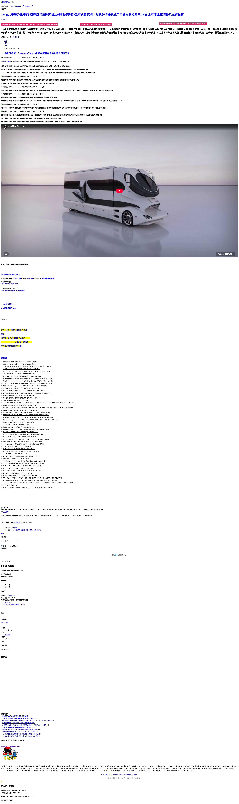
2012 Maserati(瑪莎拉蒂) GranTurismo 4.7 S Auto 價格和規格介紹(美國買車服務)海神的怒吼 (28, 417)
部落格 (6, 43)
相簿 (5, 41)
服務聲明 (137, 778)
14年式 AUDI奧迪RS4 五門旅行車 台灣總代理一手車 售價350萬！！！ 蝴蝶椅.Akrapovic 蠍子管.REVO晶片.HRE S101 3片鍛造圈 (38, 407)
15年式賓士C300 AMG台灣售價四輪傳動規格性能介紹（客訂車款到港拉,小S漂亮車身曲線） (28, 378)
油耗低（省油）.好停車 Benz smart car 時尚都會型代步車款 (21, 729)
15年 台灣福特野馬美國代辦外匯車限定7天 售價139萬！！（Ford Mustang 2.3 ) (24, 398)
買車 (107, 774)
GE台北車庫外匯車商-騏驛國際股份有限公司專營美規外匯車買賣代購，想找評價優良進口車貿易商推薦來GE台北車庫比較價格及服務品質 (92, 14)
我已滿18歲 (4, 800)
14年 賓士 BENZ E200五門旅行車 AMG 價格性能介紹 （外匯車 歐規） (22, 466)
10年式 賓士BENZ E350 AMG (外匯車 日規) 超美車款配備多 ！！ (20, 432)
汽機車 (14, 528)
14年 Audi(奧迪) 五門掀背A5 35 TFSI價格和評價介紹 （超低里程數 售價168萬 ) (24, 390)
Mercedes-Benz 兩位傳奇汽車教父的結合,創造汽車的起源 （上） (20, 475)
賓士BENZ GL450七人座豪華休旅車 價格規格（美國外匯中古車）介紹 (22, 470)
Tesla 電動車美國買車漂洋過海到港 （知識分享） (18, 727)
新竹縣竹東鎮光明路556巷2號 (15, 604)
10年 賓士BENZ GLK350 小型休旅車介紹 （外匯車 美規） (19, 468)
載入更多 (3, 537)
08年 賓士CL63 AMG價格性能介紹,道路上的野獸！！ (17, 424)
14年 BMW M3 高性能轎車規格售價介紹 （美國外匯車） (18, 473)
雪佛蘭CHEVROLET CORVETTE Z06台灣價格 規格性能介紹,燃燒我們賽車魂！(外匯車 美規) (28, 381)
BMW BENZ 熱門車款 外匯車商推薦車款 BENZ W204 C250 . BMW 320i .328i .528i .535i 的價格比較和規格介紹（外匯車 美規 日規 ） (39, 403)
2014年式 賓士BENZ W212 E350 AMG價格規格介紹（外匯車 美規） (21, 369)
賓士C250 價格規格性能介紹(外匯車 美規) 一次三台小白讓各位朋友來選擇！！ (24, 434)
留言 (20, 522)
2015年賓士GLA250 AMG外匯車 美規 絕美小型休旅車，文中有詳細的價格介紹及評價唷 (26, 412)
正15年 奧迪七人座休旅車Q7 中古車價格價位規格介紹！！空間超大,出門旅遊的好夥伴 (26, 371)
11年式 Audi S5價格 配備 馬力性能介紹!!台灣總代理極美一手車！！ (21, 405)
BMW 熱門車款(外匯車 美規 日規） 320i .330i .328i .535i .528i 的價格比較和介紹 (28, 720)
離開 (11, 800)
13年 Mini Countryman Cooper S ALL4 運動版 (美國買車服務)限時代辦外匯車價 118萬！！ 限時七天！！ (31, 420)
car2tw (103, 774)
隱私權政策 (130, 778)
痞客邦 (16, 522)
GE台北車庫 (5, 512)
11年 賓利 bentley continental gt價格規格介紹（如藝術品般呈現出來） (22, 451)
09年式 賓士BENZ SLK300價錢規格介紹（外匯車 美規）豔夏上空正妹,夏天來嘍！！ (26, 461)
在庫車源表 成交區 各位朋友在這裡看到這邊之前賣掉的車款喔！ (20, 410)
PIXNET (105, 778)
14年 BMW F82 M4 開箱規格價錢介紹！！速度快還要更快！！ (20, 456)
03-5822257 (11, 595)
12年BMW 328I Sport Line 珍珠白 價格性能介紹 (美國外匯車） (20, 436)
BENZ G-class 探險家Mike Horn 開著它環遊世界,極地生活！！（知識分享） (23, 463)
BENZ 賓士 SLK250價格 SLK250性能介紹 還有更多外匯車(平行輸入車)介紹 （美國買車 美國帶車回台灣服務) (32, 478)
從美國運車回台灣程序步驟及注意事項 (15, 716)
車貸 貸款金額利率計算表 (10, 485)
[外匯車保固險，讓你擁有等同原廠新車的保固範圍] (119, 24)
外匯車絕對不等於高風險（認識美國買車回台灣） (16, 458)
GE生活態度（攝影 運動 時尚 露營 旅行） (27, 530)
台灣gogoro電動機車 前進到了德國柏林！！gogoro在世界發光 (19, 361)
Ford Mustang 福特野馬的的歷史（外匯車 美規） (16, 400)
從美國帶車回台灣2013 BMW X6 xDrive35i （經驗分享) (20, 732)
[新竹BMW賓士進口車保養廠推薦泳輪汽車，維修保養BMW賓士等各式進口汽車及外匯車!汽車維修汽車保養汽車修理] (10, 762)
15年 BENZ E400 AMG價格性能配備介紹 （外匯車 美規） (19, 449)
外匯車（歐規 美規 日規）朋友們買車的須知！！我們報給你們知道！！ (25, 725)
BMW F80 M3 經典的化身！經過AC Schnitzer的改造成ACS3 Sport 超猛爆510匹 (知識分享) (27, 366)
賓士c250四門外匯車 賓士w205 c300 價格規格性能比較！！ (19, 364)
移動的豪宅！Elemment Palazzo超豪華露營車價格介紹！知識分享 (36, 53)
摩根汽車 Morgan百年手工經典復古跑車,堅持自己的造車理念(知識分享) (22, 376)
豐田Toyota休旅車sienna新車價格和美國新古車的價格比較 (19, 427)
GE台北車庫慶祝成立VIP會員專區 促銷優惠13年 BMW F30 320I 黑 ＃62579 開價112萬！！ (28, 439)
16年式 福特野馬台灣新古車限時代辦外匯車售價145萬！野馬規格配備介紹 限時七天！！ (27, 393)
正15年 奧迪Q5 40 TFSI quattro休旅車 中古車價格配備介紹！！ (20, 373)
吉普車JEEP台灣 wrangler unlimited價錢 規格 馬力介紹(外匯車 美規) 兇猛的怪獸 (25, 386)
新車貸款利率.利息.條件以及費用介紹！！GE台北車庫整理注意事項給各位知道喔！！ (26, 415)
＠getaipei (8, 602)
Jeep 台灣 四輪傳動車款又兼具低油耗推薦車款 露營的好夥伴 (21, 734)
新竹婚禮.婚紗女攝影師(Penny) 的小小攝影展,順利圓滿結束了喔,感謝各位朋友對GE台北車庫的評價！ (30, 480)
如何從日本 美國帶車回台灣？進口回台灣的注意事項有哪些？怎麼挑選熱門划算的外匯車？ (27, 383)
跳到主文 (4, 19)
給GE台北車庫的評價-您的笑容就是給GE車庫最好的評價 (18, 422)
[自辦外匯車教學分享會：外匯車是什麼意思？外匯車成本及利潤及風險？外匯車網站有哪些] (40, 24)
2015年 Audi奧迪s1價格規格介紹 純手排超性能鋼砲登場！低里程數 (21, 388)
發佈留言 (3, 548)
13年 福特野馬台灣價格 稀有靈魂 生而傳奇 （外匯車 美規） (19, 395)
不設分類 (16, 37)
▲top (2, 533)
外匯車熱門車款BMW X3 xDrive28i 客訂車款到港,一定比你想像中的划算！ (23, 441)
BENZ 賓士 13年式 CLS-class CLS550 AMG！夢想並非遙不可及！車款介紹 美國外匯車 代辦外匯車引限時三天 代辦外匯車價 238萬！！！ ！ (41, 483)
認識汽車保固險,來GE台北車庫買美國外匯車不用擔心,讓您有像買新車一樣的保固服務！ (27, 429)
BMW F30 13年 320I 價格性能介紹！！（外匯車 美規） (18, 446)
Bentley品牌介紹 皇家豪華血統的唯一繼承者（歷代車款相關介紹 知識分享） (23, 444)
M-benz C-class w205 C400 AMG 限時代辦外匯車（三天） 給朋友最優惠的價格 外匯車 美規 (28, 487)
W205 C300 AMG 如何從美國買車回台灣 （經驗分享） (20, 718)
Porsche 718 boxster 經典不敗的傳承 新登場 (15, 453)
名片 (5, 45)
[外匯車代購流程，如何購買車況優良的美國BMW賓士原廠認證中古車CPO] (198, 24)
